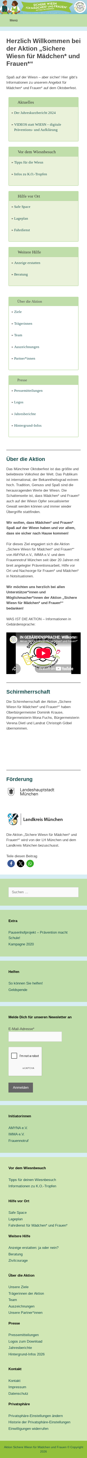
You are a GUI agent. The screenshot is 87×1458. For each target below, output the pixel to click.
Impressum (17, 1387)
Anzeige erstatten (27, 263)
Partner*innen (24, 358)
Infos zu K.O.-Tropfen (30, 174)
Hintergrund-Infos (28, 426)
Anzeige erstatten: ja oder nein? (33, 1248)
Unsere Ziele (18, 1287)
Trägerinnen (23, 324)
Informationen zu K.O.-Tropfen (32, 1186)
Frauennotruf (18, 1141)
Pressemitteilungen (28, 391)
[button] (11, 863)
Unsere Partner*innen (25, 1313)
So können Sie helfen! (25, 983)
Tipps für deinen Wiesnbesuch (32, 1180)
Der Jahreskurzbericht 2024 (35, 113)
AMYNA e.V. (18, 1128)
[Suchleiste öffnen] (81, 20)
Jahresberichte (25, 414)
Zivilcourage (18, 1261)
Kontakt (14, 1381)
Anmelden (21, 1088)
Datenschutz (18, 1394)
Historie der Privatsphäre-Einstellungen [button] (39, 1422)
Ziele (18, 312)
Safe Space (22, 207)
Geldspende (17, 990)
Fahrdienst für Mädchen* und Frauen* (38, 1225)
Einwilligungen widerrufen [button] (28, 1429)
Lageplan (21, 218)
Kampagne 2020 (21, 944)
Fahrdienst (22, 230)
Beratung (21, 274)
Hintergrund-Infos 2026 (26, 1354)
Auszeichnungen (26, 347)
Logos (18, 402)
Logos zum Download (25, 1341)
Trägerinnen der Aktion (26, 1294)
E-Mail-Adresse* (21, 1029)
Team (18, 335)
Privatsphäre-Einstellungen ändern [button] (35, 1416)
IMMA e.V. (16, 1134)
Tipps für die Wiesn (28, 162)
